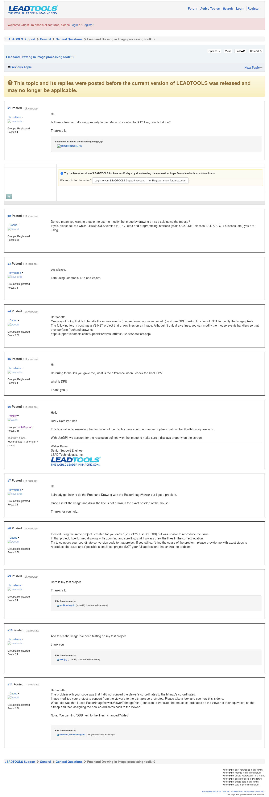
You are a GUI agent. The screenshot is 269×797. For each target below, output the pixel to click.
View (228, 51)
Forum (193, 8)
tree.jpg (63, 659)
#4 (9, 311)
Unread (254, 51)
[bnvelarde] (15, 120)
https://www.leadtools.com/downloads (192, 173)
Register (254, 8)
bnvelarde (15, 117)
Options (213, 51)
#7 (9, 480)
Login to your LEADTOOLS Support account (120, 180)
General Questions (69, 39)
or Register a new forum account (167, 180)
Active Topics (210, 8)
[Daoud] (13, 228)
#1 (9, 108)
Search (228, 8)
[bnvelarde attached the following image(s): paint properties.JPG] (69, 145)
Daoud (13, 225)
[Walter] (13, 419)
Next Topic (252, 67)
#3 (9, 263)
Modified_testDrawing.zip (72, 734)
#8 (9, 528)
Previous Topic (21, 67)
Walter (13, 416)
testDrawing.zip (67, 605)
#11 (10, 684)
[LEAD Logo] (76, 461)
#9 (9, 576)
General (45, 39)
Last (238, 51)
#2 (9, 216)
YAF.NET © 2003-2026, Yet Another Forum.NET (244, 791)
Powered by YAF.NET (211, 791)
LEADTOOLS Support (20, 39)
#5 (9, 359)
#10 (10, 630)
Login (240, 8)
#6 (9, 406)
